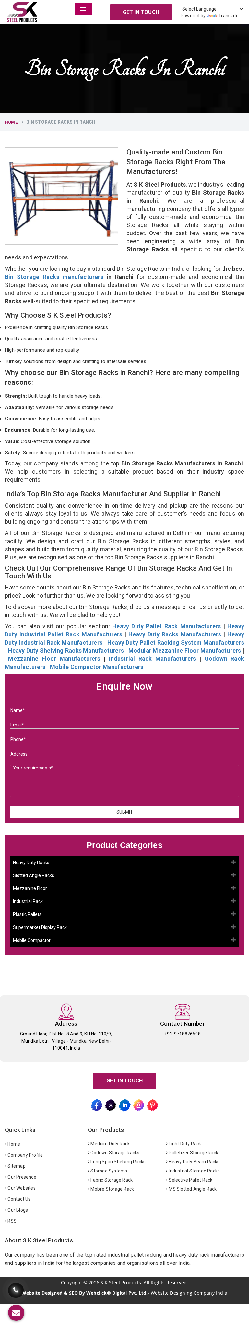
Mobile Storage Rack (111, 1189)
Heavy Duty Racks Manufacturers (174, 634)
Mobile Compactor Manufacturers (96, 666)
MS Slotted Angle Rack (192, 1189)
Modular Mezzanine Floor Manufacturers (184, 650)
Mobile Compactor (32, 940)
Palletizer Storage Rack (193, 1152)
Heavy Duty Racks (31, 862)
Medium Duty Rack (109, 1143)
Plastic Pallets (27, 914)
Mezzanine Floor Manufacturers (54, 658)
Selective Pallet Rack (190, 1180)
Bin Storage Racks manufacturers (54, 276)
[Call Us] (16, 1290)
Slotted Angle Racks (33, 875)
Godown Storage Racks (114, 1152)
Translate (229, 15)
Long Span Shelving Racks (117, 1161)
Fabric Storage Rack (111, 1180)
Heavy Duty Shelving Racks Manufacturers (66, 650)
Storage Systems (108, 1170)
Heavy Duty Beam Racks (193, 1161)
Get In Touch (141, 12)
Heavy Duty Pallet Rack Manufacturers (166, 626)
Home (11, 122)
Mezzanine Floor (30, 888)
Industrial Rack (28, 901)
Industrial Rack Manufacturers (152, 658)
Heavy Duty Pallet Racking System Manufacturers (175, 642)
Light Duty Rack (184, 1143)
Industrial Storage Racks (194, 1170)
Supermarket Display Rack (40, 927)
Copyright (71, 1282)
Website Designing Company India (189, 1293)
